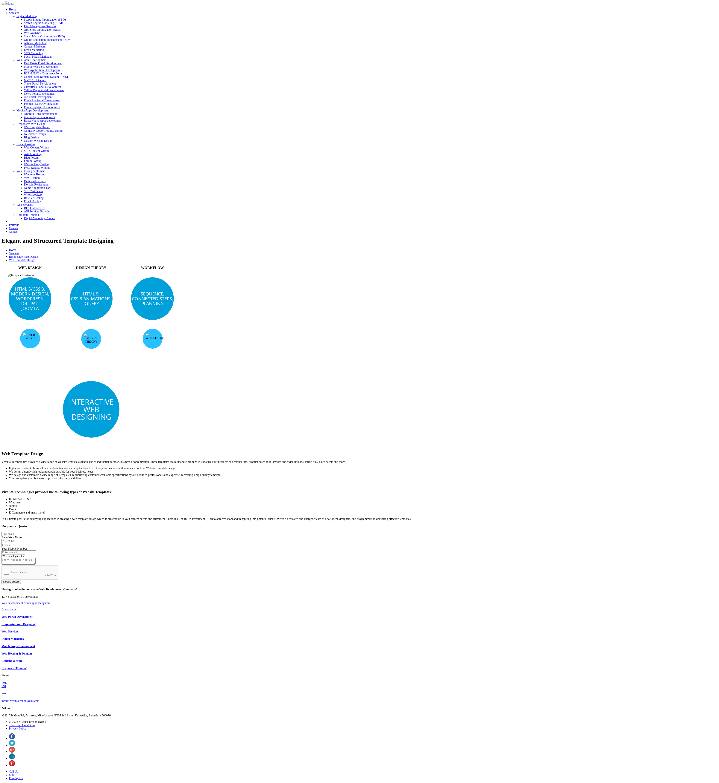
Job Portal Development (38, 97)
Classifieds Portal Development (42, 86)
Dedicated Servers (34, 181)
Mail (11, 774)
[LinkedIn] (12, 758)
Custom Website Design (38, 140)
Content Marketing (35, 46)
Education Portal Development (42, 100)
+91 (3, 682)
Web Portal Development (31, 60)
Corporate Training (27, 214)
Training (14, 668)
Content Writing (25, 144)
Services (14, 12)
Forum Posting (32, 161)
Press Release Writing (37, 167)
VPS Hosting (32, 177)
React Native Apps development (43, 120)
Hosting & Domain (16, 653)
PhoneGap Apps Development (42, 107)
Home (12, 9)
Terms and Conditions (22, 725)
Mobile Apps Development (32, 110)
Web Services (24, 204)
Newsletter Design (35, 134)
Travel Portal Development (40, 83)
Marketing (12, 638)
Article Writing (33, 154)
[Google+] (12, 751)
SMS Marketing (33, 53)
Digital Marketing (26, 16)
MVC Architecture (35, 80)
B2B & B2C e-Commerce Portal (43, 73)
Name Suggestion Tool (37, 187)
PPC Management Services (40, 26)
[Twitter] (12, 745)
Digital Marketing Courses (39, 218)
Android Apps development (40, 113)
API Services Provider (37, 211)
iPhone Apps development (39, 117)
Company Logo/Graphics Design (43, 130)
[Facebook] (12, 738)
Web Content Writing (36, 147)
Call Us (13, 771)
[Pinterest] (12, 765)
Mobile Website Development (41, 66)
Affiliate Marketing (35, 43)
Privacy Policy (17, 728)
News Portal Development (39, 93)
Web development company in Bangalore (25, 603)
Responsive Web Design (30, 123)
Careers (13, 228)
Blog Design (31, 137)
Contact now (9, 609)
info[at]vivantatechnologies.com (20, 700)
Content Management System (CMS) (46, 76)
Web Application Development (42, 70)
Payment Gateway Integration (41, 103)
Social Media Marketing (38, 56)
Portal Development (17, 616)
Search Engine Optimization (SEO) (45, 19)
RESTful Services (34, 208)
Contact (13, 231)
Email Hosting (32, 201)
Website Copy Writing (37, 164)
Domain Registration (36, 184)
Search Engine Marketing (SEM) (43, 22)
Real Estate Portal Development (43, 63)
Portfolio (14, 224)
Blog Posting (31, 157)
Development (18, 646)
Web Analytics (32, 33)
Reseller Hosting (34, 198)
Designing (18, 624)
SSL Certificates (33, 191)
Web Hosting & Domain (30, 171)
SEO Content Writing (36, 150)
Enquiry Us (16, 778)
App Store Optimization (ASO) (42, 29)
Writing (11, 660)
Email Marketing (34, 49)
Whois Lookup (33, 194)
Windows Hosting (34, 174)
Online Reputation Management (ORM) (47, 39)
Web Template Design (37, 127)
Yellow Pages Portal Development (44, 90)
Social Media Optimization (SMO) (44, 36)
